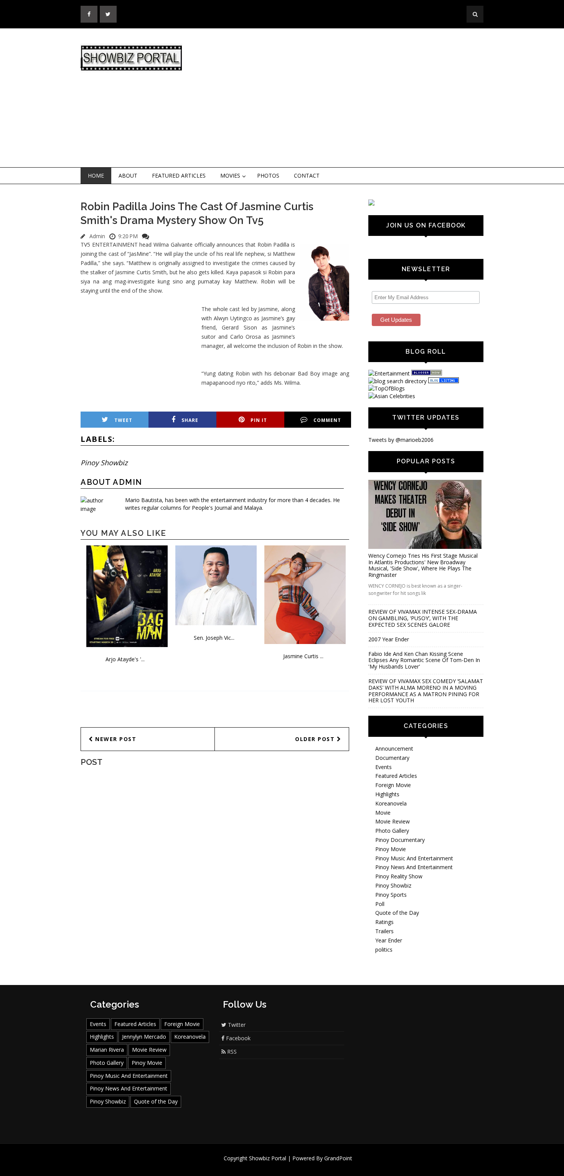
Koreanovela (391, 803)
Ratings (384, 922)
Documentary (392, 757)
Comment (327, 420)
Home (96, 175)
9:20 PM (128, 236)
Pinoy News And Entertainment (414, 867)
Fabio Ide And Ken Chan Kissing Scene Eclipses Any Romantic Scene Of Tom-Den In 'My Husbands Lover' (424, 660)
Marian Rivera (107, 1049)
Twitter (236, 1024)
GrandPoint (338, 1158)
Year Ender (388, 940)
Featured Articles (179, 175)
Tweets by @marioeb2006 (401, 439)
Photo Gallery (392, 830)
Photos (268, 175)
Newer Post (115, 739)
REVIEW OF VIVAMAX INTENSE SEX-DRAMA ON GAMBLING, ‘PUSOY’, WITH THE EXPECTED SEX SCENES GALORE (422, 618)
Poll (379, 904)
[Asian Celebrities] (391, 396)
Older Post (316, 739)
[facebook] (89, 14)
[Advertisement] (345, 98)
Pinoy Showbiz (104, 462)
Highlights (387, 794)
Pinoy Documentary (400, 839)
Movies (230, 175)
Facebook (237, 1038)
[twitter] (108, 14)
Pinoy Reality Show (398, 876)
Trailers (384, 931)
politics (383, 949)
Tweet (123, 420)
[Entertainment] (389, 373)
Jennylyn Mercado (144, 1036)
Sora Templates (305, 1165)
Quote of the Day (397, 912)
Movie (383, 812)
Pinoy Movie (390, 849)
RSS (231, 1051)
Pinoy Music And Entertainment (414, 858)
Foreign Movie (393, 785)
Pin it (259, 420)
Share (189, 420)
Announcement (394, 748)
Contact (307, 175)
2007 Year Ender (388, 639)
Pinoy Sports (391, 894)
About (128, 175)
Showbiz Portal (267, 1158)
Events (383, 767)
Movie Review (392, 821)
